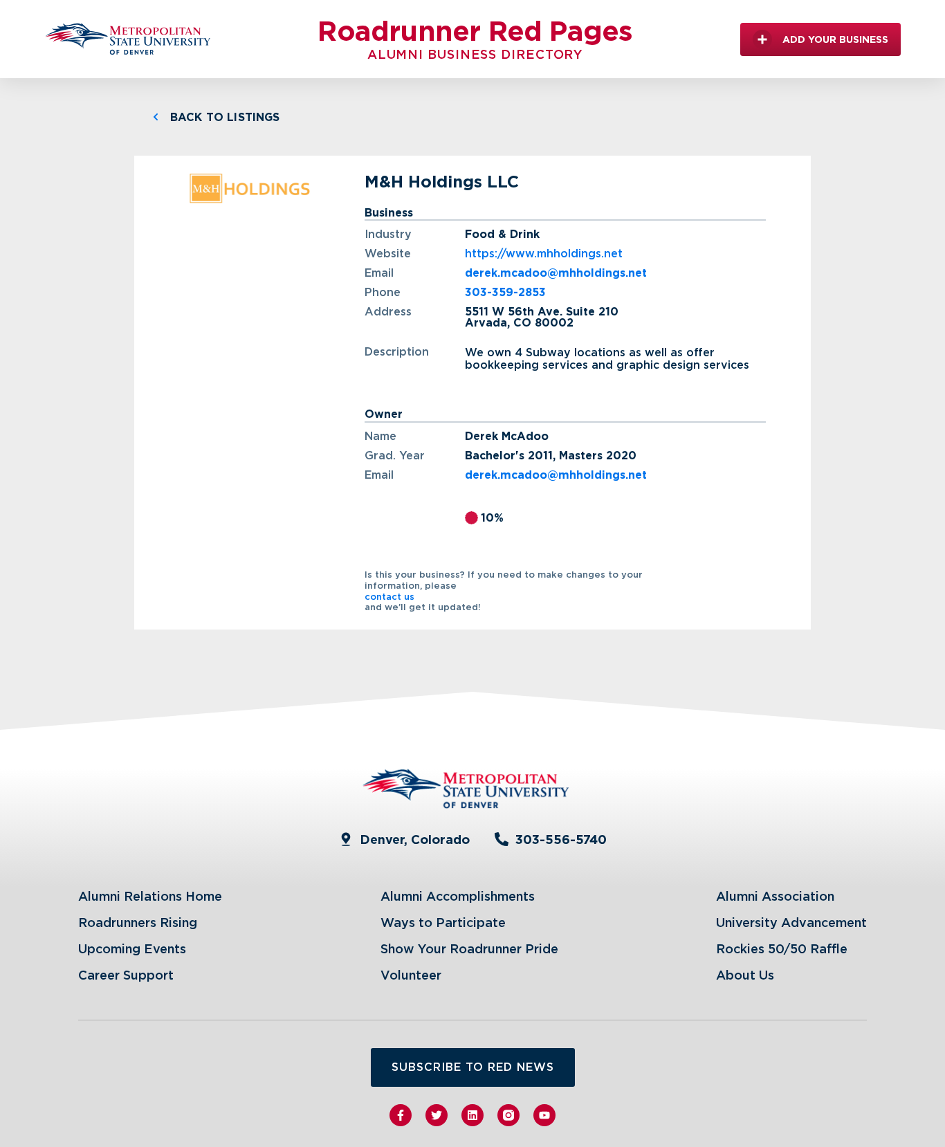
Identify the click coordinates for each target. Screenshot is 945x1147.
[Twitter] (436, 1115)
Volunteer (410, 975)
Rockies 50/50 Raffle (781, 949)
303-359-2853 (505, 292)
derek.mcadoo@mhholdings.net (556, 273)
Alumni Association (775, 896)
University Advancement (791, 922)
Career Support (126, 975)
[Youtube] (544, 1115)
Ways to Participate (443, 922)
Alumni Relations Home (150, 896)
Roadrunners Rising (137, 922)
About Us (745, 975)
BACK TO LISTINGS (225, 117)
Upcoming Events (132, 949)
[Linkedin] (472, 1115)
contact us (389, 596)
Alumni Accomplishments (457, 896)
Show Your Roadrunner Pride (469, 949)
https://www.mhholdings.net (544, 253)
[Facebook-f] (400, 1115)
